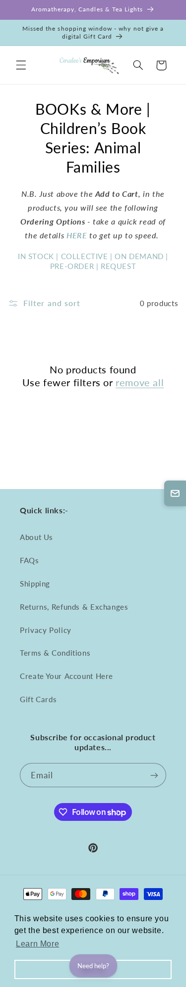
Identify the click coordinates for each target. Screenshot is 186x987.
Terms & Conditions (55, 652)
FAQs (29, 560)
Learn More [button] (37, 944)
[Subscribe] (154, 775)
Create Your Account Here (66, 676)
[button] (20, 65)
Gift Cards (38, 699)
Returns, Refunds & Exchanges (74, 606)
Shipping (35, 583)
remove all (140, 382)
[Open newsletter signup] (175, 493)
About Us (36, 537)
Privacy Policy (45, 630)
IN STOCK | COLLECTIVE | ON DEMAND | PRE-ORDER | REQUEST (93, 261)
